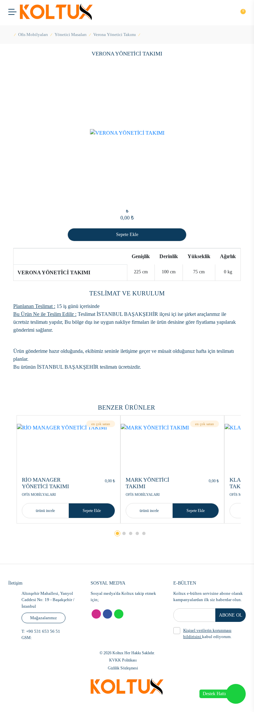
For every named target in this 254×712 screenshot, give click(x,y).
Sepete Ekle (92, 510)
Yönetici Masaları (71, 34)
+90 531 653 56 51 (42, 631)
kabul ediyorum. (207, 633)
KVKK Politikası (123, 660)
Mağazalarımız (43, 617)
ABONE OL (230, 615)
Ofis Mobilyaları (33, 34)
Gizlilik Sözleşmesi (123, 668)
